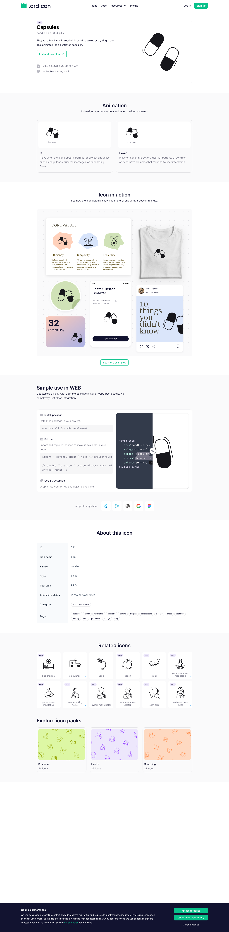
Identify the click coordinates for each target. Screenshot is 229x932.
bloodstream (146, 614)
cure (85, 619)
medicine (111, 614)
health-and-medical (81, 605)
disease (159, 614)
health (87, 614)
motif (66, 71)
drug (116, 619)
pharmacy (95, 619)
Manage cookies (191, 924)
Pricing (134, 5)
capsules (76, 614)
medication (98, 614)
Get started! (111, 338)
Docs (103, 5)
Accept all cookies (191, 910)
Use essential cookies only (191, 917)
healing (123, 614)
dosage (107, 619)
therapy (76, 619)
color (59, 71)
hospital (133, 614)
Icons (94, 5)
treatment (180, 614)
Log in (187, 5)
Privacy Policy (71, 922)
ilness (169, 614)
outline (45, 71)
